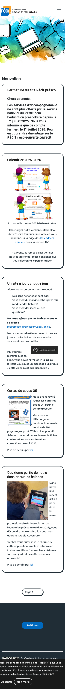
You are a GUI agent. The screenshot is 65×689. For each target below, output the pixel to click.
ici (31, 450)
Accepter (6, 681)
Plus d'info (48, 673)
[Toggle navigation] (59, 11)
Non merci (23, 681)
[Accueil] (19, 11)
